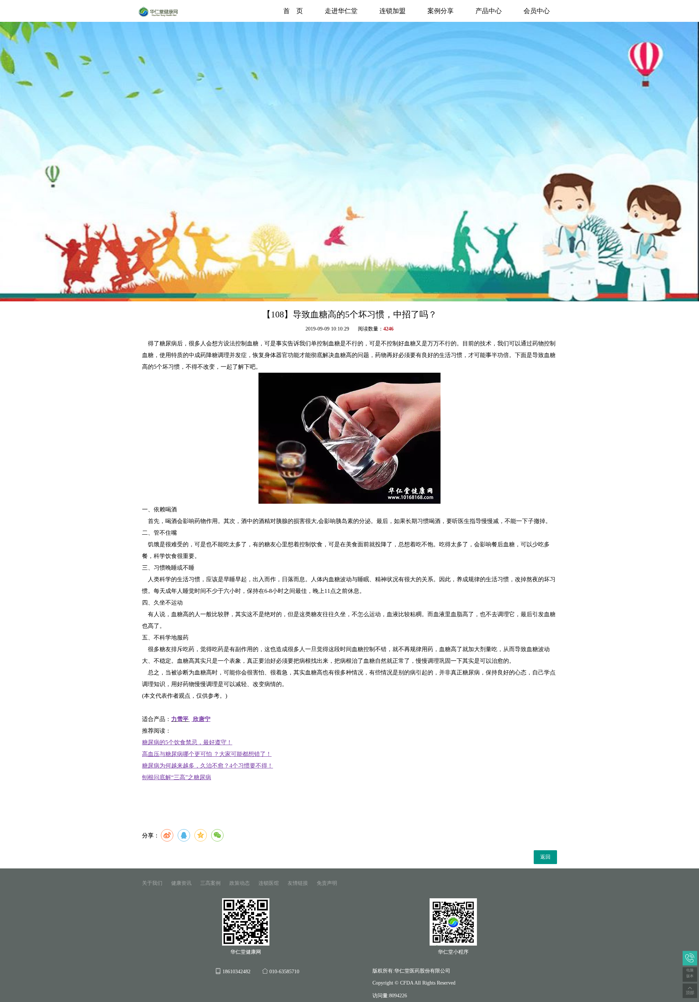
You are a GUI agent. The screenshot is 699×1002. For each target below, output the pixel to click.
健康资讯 (181, 883)
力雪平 (180, 719)
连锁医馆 (268, 883)
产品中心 (488, 11)
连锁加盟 (392, 11)
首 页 (293, 11)
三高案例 (210, 883)
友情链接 (298, 883)
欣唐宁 (201, 719)
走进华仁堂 (341, 11)
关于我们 (152, 883)
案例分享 (440, 11)
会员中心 (537, 11)
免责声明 (327, 883)
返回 (545, 857)
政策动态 (239, 883)
